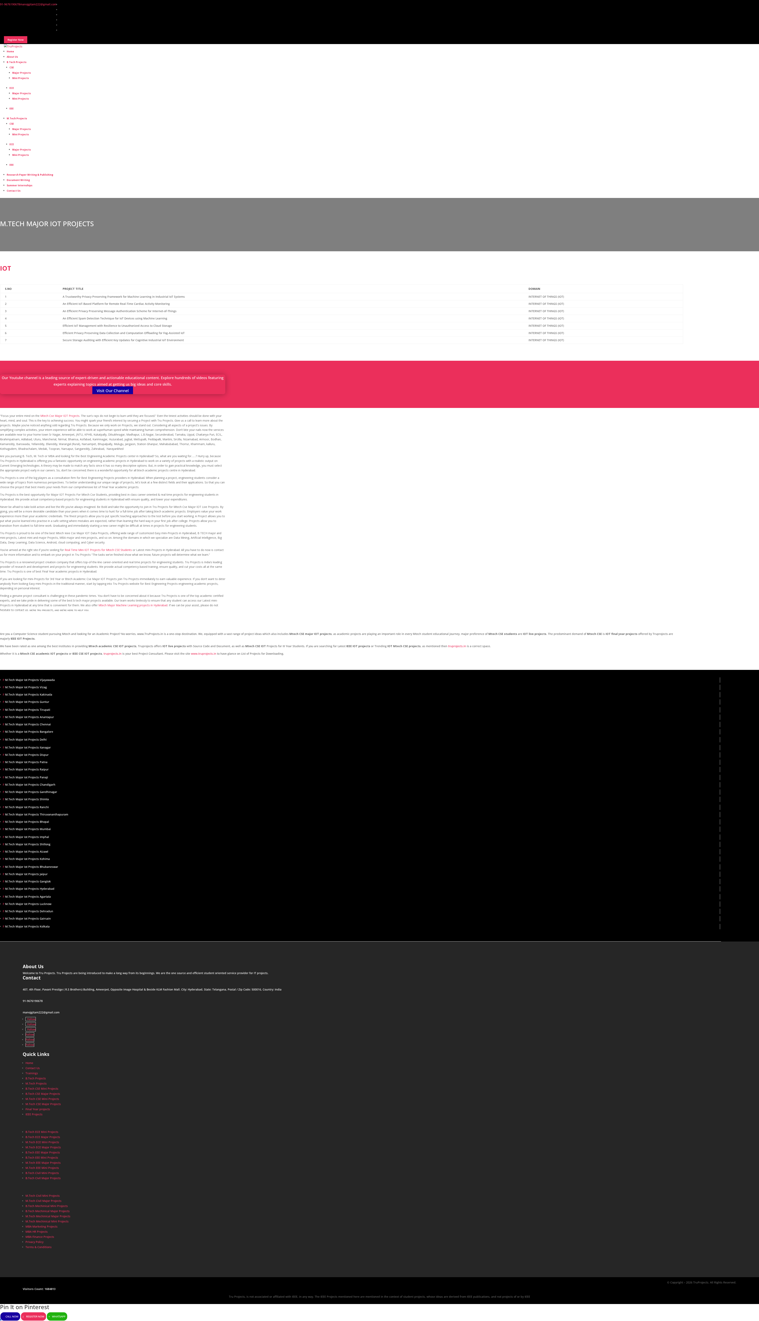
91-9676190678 (33, 1001)
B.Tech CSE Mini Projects (41, 1088)
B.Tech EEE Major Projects (42, 1152)
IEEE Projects (33, 1114)
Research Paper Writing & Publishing (30, 174)
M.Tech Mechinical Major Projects (47, 1216)
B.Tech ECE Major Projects (42, 1137)
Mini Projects (20, 78)
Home (29, 1063)
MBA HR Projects (36, 1231)
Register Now (35, 1316)
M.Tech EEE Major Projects (43, 1163)
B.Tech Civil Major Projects (43, 1178)
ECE (11, 88)
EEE (11, 108)
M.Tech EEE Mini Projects (42, 1168)
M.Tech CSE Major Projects (43, 1104)
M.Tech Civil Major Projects (43, 1201)
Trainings (31, 1073)
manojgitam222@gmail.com (41, 1012)
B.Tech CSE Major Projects (42, 1094)
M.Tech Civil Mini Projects (42, 1196)
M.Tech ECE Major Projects (43, 1147)
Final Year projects (37, 1109)
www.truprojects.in (203, 653)
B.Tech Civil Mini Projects (42, 1173)
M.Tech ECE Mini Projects (42, 1142)
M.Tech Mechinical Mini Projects (47, 1221)
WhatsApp (58, 1316)
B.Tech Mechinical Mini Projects (46, 1206)
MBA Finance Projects (39, 1237)
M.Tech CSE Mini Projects (42, 1099)
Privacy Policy (34, 1242)
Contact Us (14, 190)
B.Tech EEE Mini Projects (41, 1157)
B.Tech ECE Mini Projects (41, 1132)
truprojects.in (457, 646)
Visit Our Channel (113, 390)
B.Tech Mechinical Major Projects (47, 1211)
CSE (11, 67)
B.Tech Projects (16, 62)
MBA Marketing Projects (41, 1226)
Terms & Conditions (38, 1247)
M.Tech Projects (17, 118)
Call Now (12, 1316)
